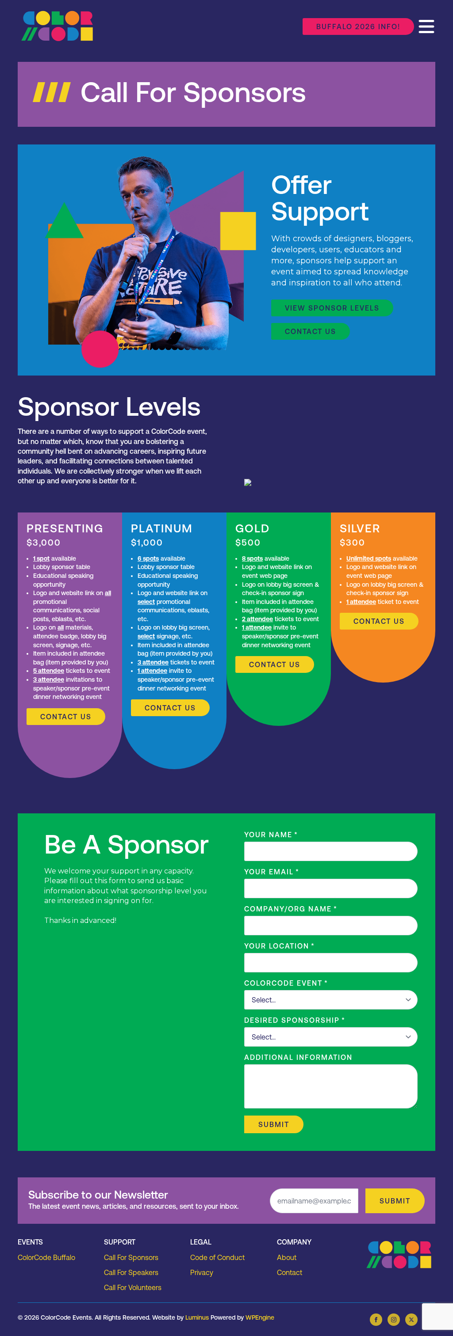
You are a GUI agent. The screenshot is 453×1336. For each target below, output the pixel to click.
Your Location (279, 945)
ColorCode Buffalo (46, 1257)
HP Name (27, 1184)
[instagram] (394, 1319)
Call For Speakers (131, 1272)
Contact (289, 1272)
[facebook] (376, 1319)
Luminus (197, 1317)
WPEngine (260, 1317)
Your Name (271, 834)
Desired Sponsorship (295, 1020)
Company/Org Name (291, 908)
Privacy (201, 1272)
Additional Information (298, 1057)
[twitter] (411, 1319)
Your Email (271, 871)
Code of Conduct (217, 1257)
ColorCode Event (286, 983)
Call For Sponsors (131, 1257)
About (286, 1257)
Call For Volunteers (132, 1287)
